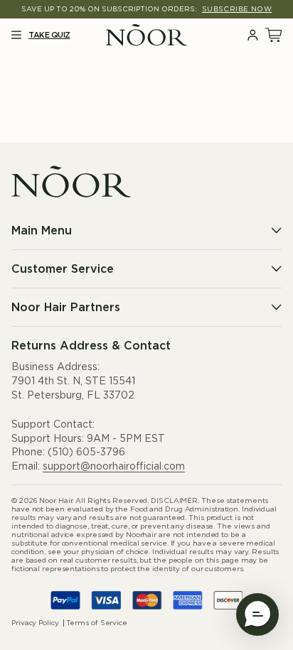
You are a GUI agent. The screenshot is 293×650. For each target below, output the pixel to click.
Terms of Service (96, 623)
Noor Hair (55, 500)
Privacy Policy (35, 623)
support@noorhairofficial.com (114, 467)
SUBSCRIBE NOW (237, 9)
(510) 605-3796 (86, 452)
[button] (16, 35)
